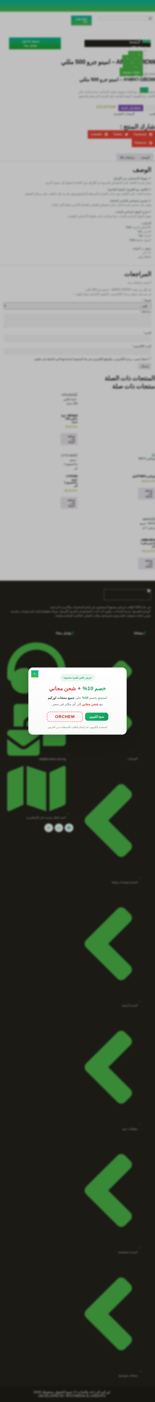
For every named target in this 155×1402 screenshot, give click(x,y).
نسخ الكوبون (96, 716)
